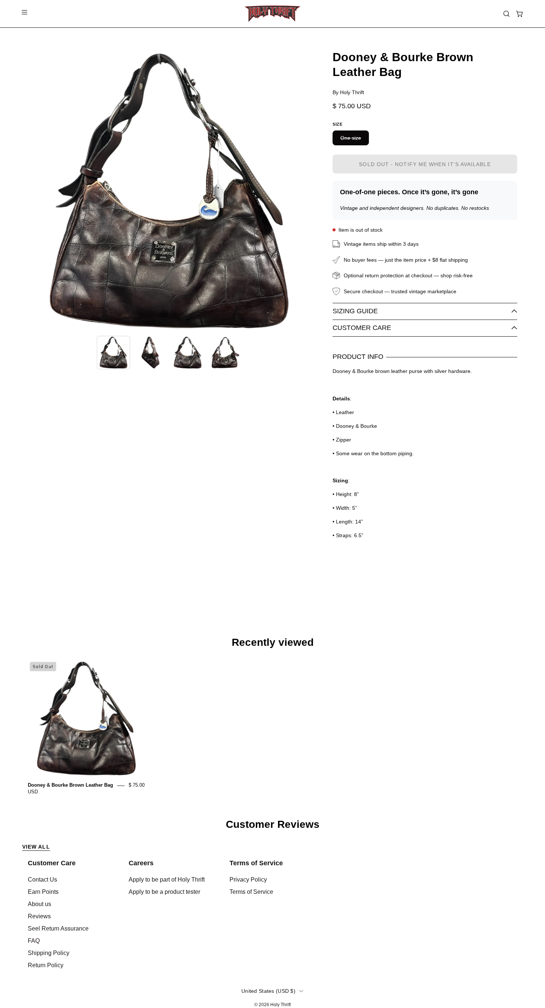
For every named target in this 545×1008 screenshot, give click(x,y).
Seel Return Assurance (58, 928)
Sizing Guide (355, 311)
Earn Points (43, 892)
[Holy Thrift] (272, 14)
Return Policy (45, 965)
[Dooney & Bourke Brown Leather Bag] (113, 352)
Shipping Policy (48, 953)
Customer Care (362, 327)
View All (36, 847)
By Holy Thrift (348, 92)
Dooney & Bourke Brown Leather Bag (70, 785)
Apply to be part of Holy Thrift (167, 879)
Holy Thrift (280, 1004)
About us (39, 904)
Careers (141, 863)
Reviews (39, 916)
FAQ (34, 941)
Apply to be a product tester (164, 892)
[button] (506, 13)
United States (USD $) (268, 991)
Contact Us (42, 879)
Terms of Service (256, 863)
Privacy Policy (248, 879)
